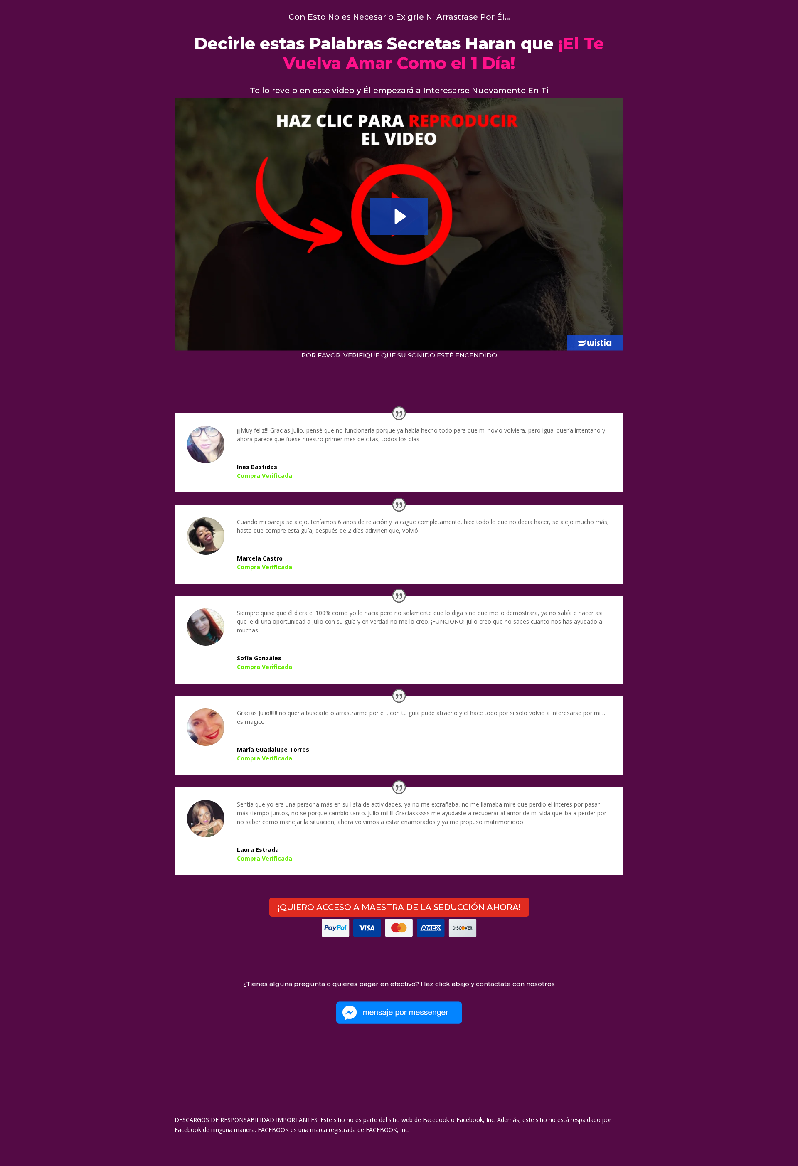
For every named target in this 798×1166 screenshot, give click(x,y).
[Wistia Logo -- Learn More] (595, 343)
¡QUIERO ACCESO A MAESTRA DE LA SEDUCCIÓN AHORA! (399, 907)
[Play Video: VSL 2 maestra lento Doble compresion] (399, 216)
